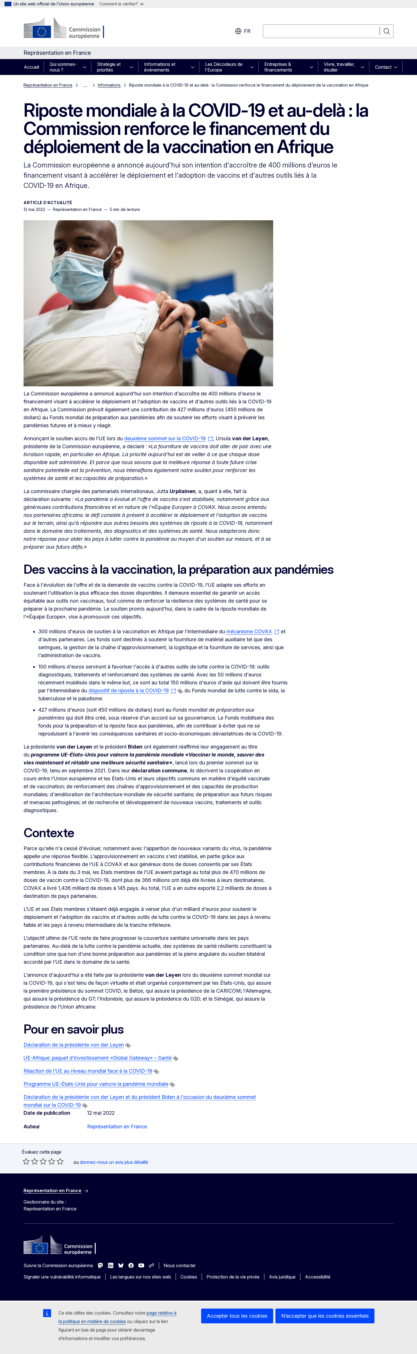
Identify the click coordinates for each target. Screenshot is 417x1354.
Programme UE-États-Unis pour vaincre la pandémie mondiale (96, 1084)
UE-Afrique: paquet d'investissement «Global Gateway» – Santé (98, 1058)
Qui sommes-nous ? (63, 67)
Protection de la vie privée (233, 1277)
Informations (109, 85)
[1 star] (26, 1161)
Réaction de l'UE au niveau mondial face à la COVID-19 (88, 1071)
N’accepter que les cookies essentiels (325, 1316)
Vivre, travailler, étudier (339, 67)
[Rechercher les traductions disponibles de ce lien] (180, 691)
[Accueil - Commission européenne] (69, 28)
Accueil (31, 67)
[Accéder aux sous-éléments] (86, 67)
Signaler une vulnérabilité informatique (62, 1277)
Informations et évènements (159, 67)
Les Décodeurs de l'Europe (224, 67)
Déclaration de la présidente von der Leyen (74, 1045)
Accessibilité (317, 1277)
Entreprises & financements (278, 67)
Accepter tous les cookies (237, 1316)
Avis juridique (282, 1277)
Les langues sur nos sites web (140, 1277)
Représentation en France (48, 85)
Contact (383, 67)
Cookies (188, 1277)
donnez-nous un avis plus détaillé (114, 1162)
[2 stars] (30, 1161)
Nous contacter (180, 1265)
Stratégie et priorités (109, 67)
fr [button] (247, 31)
